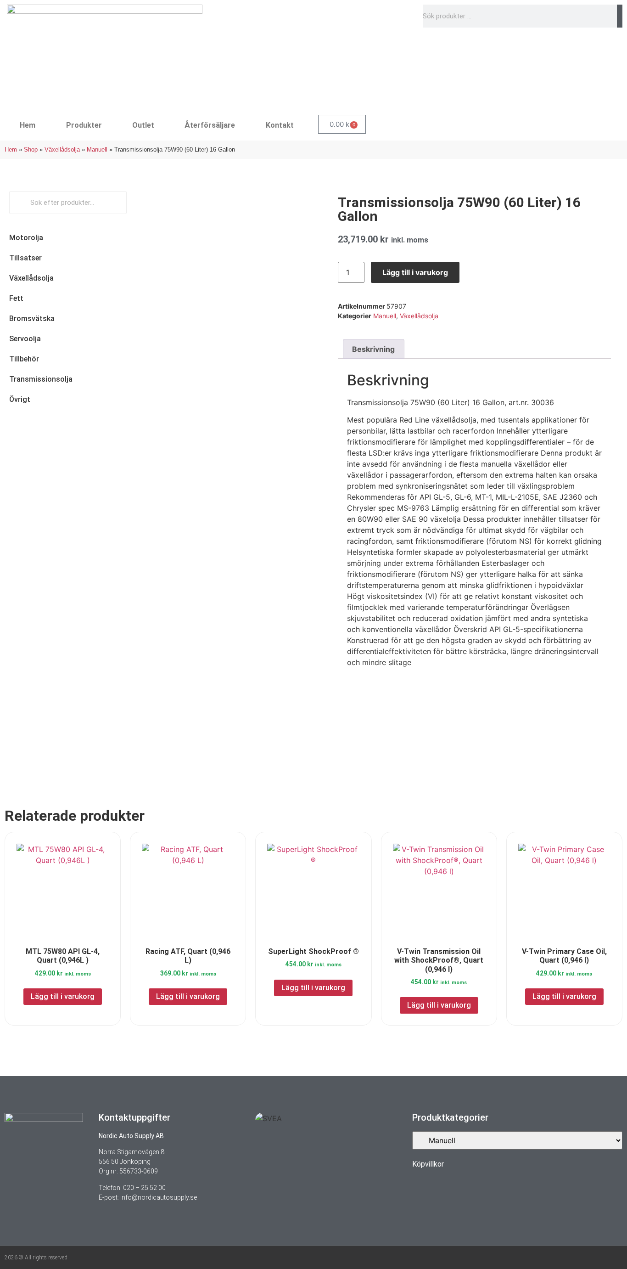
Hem (27, 125)
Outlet (143, 125)
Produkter (84, 125)
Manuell (97, 149)
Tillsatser (25, 258)
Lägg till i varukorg (415, 272)
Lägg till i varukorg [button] (63, 996)
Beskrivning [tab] (373, 349)
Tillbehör (24, 359)
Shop (31, 149)
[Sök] (619, 16)
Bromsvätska (32, 318)
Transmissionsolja (41, 379)
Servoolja (25, 338)
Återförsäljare (210, 125)
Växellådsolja (62, 149)
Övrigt (19, 399)
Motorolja (26, 237)
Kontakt (280, 125)
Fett (16, 298)
